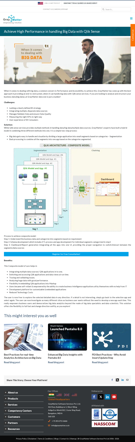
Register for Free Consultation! (66, 254)
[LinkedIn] (107, 397)
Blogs (56, 439)
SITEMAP (64, 9)
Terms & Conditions (45, 439)
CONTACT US (48, 9)
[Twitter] (100, 397)
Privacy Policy (21, 439)
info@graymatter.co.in (60, 425)
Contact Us (64, 439)
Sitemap (73, 439)
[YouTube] (114, 397)
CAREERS (57, 9)
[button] (24, 393)
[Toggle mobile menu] (131, 18)
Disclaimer (32, 439)
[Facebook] (94, 397)
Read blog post (12, 362)
